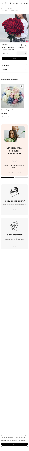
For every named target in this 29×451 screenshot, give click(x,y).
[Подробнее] (14, 211)
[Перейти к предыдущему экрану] (7, 177)
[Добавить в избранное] (21, 45)
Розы (15, 8)
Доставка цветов (7, 8)
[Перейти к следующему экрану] (14, 159)
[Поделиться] (25, 45)
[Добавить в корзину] (22, 116)
